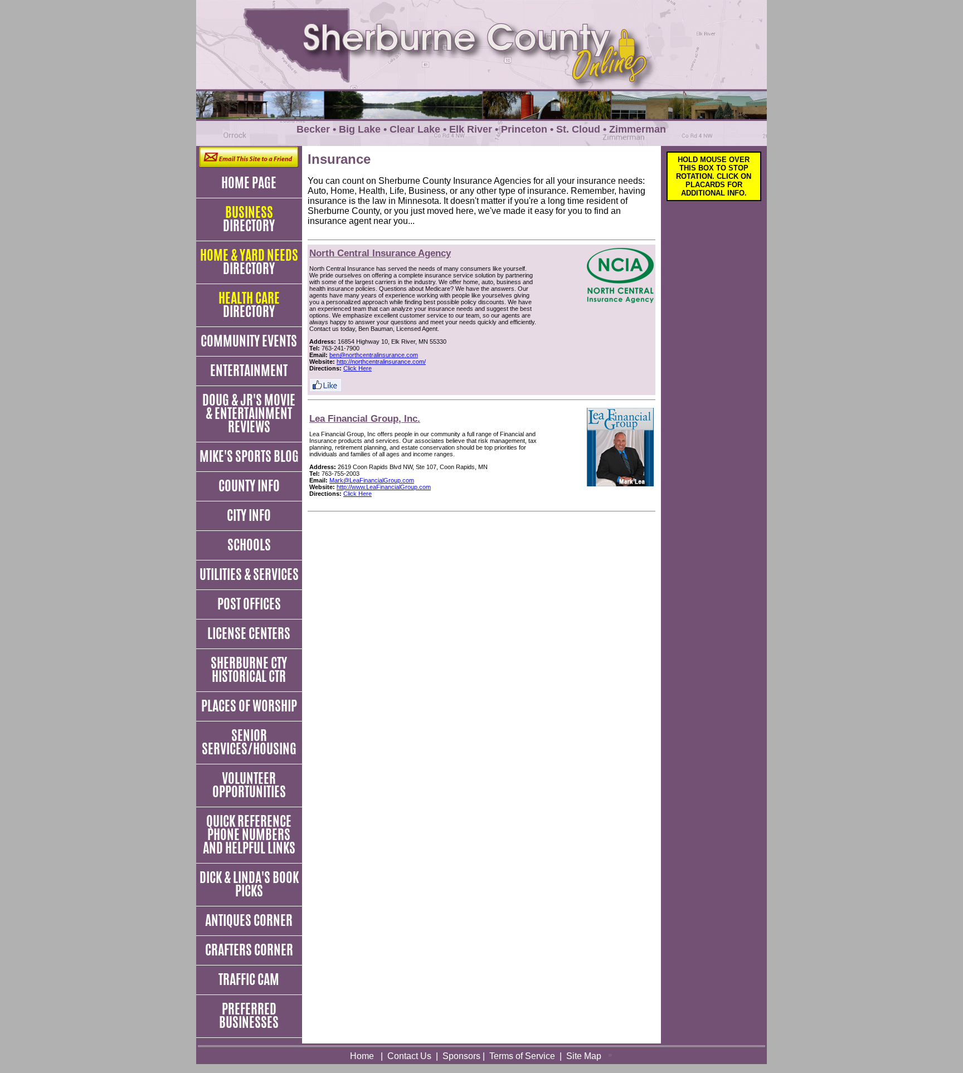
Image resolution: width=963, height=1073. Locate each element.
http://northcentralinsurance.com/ (381, 361)
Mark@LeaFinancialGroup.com (371, 480)
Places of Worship (249, 705)
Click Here (357, 368)
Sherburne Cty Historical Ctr (249, 669)
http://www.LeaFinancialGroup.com (384, 487)
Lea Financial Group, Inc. (364, 418)
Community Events (249, 340)
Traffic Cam (248, 979)
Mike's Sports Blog (249, 456)
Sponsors (461, 1056)
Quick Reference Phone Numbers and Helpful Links (249, 834)
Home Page (248, 182)
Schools (249, 544)
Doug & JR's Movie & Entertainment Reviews (248, 413)
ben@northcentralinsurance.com (373, 355)
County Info (249, 485)
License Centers (248, 633)
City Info (249, 515)
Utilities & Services (249, 574)
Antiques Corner (249, 920)
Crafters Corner (249, 949)
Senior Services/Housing (249, 742)
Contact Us (409, 1056)
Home (362, 1056)
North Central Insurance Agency (380, 253)
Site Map (583, 1056)
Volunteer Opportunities (249, 785)
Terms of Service (522, 1056)
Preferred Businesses (249, 1015)
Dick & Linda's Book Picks (249, 884)
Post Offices (249, 603)
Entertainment (249, 370)
